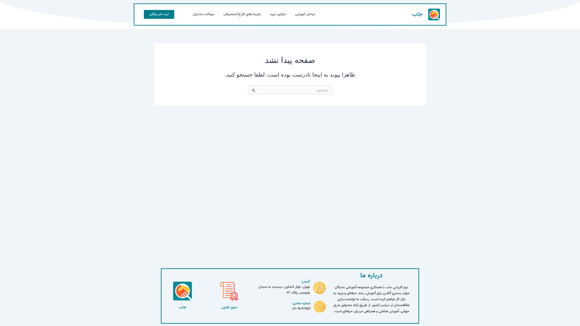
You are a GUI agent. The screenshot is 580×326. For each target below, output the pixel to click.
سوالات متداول (203, 14)
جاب (417, 14)
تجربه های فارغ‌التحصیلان (242, 14)
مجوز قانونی (229, 307)
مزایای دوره (278, 14)
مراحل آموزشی (305, 14)
